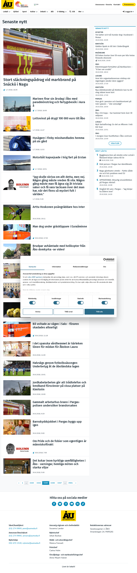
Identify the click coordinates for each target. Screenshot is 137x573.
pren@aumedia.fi (30, 528)
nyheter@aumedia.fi (31, 543)
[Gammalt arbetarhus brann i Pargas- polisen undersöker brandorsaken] (17, 407)
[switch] (56, 302)
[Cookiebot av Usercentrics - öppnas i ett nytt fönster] (105, 259)
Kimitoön (99, 44)
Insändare (100, 53)
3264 (39, 483)
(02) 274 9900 (15, 528)
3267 (59, 483)
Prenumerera (129, 5)
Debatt (43, 12)
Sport (24, 12)
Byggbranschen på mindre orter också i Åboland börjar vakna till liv (116, 157)
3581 (70, 483)
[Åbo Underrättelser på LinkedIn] (77, 504)
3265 (46, 483)
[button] (128, 11)
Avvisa (37, 312)
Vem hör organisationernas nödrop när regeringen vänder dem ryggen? (112, 81)
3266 (53, 483)
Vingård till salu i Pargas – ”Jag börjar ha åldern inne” (115, 191)
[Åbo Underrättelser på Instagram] (66, 504)
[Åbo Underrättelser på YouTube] (72, 504)
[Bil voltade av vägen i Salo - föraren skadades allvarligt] (17, 329)
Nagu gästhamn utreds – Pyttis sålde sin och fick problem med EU (116, 173)
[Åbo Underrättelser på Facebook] (54, 504)
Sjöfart (16, 12)
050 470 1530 (15, 543)
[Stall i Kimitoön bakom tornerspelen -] (17, 290)
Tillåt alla (99, 312)
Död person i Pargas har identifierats (115, 165)
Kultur (32, 12)
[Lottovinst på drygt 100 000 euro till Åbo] (17, 123)
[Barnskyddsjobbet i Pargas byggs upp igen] (17, 427)
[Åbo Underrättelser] (68, 515)
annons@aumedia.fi (31, 535)
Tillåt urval (68, 312)
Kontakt (117, 4)
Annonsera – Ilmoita (103, 4)
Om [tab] (104, 267)
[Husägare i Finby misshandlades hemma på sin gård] (17, 143)
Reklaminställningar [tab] (80, 267)
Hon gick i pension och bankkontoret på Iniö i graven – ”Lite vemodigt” (113, 104)
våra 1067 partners (35, 277)
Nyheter (99, 32)
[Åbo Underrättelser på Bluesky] (60, 504)
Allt (52, 12)
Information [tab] (56, 267)
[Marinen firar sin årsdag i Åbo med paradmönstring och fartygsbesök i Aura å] (17, 104)
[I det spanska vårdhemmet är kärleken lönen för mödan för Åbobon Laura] (17, 348)
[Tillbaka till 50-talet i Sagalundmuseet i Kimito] (17, 270)
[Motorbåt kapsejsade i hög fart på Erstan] (17, 162)
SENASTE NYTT (102, 28)
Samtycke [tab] (32, 267)
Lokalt (5, 12)
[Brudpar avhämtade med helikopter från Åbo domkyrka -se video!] (17, 251)
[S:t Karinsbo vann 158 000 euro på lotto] (17, 309)
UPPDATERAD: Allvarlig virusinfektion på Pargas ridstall (115, 182)
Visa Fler (115, 143)
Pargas (98, 99)
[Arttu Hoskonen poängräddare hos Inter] (17, 212)
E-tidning (60, 12)
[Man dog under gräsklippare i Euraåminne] (17, 231)
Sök (73, 12)
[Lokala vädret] (35, 4)
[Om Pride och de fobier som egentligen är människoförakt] (17, 446)
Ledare (98, 76)
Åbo (97, 64)
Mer (79, 12)
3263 (32, 483)
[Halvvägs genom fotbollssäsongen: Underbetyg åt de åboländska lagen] (17, 368)
